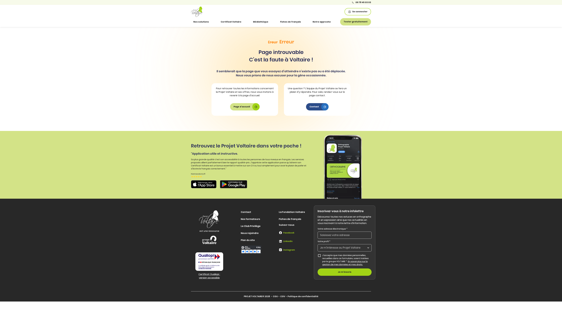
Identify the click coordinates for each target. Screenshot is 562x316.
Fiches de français (290, 21)
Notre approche (322, 21)
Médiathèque (260, 21)
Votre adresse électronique (332, 228)
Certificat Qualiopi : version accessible (209, 276)
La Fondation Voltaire (292, 212)
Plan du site (248, 240)
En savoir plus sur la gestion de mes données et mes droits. (345, 263)
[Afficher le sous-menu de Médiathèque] (272, 22)
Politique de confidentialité (303, 296)
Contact (246, 212)
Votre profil (324, 241)
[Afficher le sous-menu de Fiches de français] (305, 22)
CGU (275, 296)
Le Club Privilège (251, 226)
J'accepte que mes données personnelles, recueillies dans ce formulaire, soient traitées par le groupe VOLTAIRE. (347, 260)
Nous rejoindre (250, 233)
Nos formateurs (250, 219)
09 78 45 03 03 (363, 2)
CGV (282, 296)
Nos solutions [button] (201, 21)
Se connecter (359, 11)
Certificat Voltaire (231, 21)
